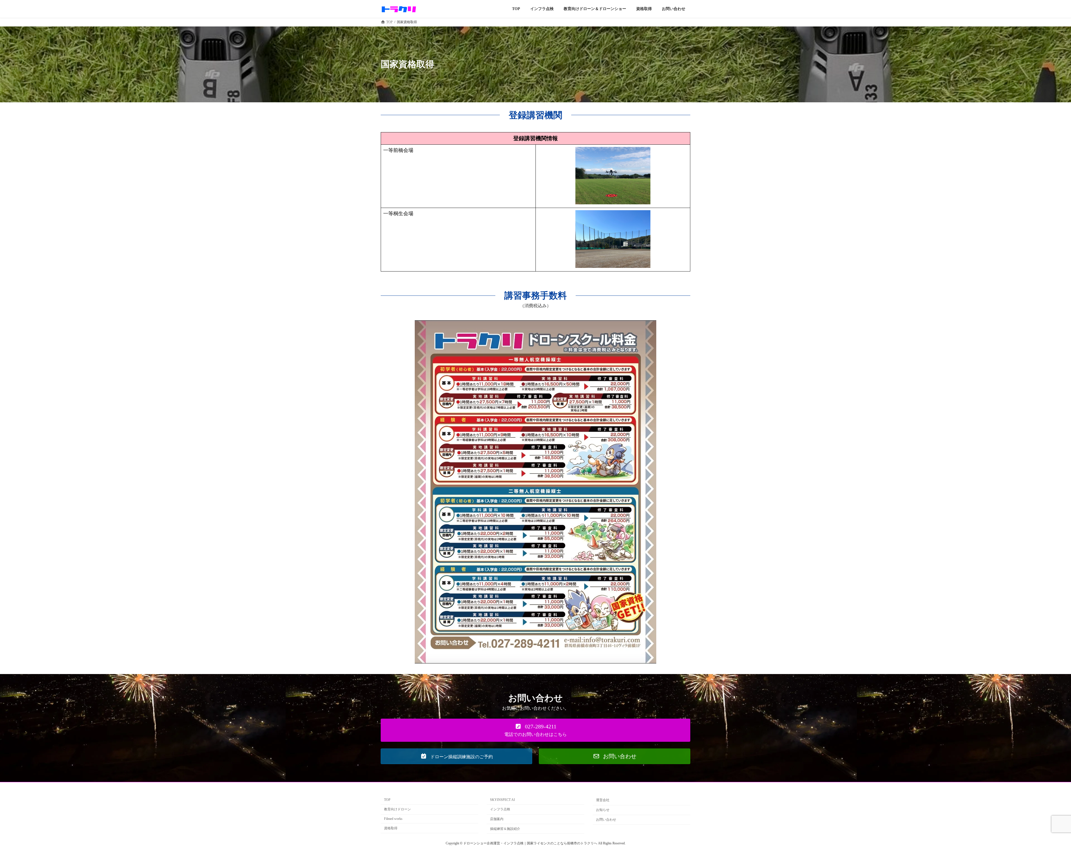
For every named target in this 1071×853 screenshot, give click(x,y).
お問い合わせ (606, 820)
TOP (387, 800)
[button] (535, 730)
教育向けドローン (397, 809)
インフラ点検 (500, 809)
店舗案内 (496, 819)
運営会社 (602, 800)
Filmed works (393, 819)
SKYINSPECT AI (502, 800)
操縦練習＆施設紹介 (505, 829)
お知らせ (602, 810)
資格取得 (390, 828)
